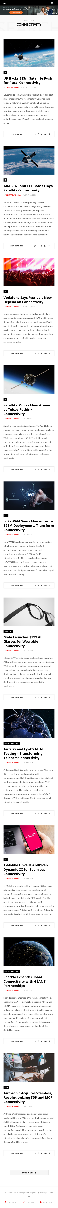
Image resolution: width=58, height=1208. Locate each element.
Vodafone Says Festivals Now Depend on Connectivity (28, 299)
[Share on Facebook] (38, 134)
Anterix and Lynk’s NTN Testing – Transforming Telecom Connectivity (23, 753)
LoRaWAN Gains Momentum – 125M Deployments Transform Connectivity (29, 525)
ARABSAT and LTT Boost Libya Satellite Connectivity (28, 187)
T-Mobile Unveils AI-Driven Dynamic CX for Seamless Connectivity (26, 869)
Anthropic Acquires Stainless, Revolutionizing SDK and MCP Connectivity (28, 1097)
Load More (28, 1173)
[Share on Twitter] (41, 134)
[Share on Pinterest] (49, 134)
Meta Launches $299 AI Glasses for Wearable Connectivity (22, 641)
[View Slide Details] (29, 10)
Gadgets (8, 631)
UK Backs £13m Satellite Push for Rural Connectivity (28, 80)
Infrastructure (12, 743)
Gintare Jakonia (13, 87)
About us (28, 1192)
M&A (6, 1087)
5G (6, 292)
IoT (6, 515)
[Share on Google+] (45, 134)
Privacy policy (39, 1192)
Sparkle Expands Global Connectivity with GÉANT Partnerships (24, 981)
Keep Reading (16, 134)
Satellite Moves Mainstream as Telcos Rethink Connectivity (27, 409)
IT (5, 72)
